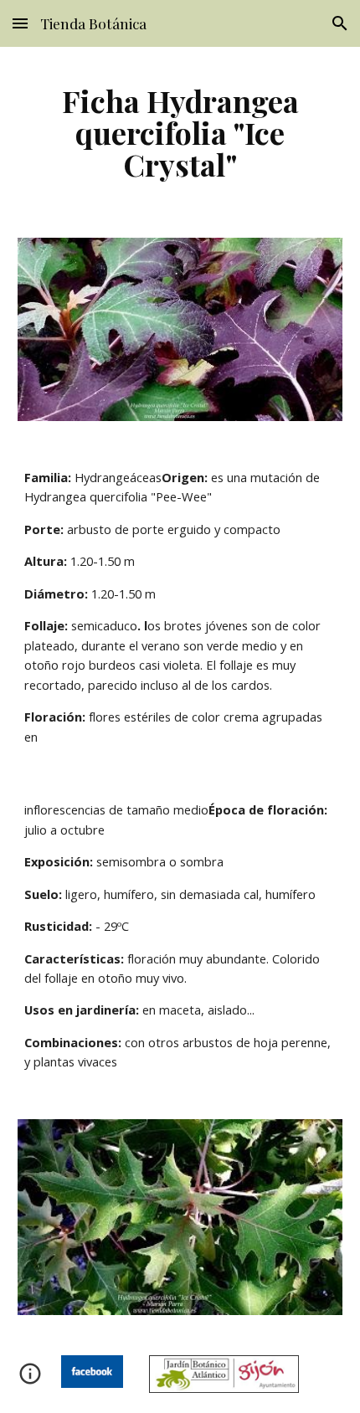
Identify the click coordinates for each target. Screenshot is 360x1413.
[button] (20, 23)
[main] (180, 132)
